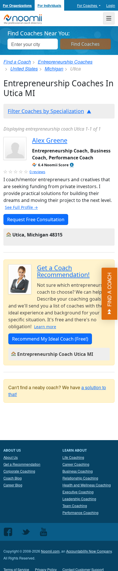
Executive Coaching (78, 491)
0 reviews (37, 171)
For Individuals (49, 5)
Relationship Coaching (80, 477)
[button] (72, 165)
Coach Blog (12, 477)
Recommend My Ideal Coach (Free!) (50, 339)
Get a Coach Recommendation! (63, 271)
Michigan (54, 68)
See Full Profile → (21, 207)
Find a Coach (17, 61)
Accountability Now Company (89, 551)
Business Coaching (77, 471)
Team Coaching (74, 505)
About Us (10, 457)
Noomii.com (50, 551)
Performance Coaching (80, 512)
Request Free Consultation (35, 219)
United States (24, 68)
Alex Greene (49, 140)
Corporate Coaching (19, 471)
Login (110, 5)
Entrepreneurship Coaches (65, 61)
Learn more (45, 326)
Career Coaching (75, 464)
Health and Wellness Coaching (86, 484)
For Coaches (87, 5)
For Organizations (17, 5)
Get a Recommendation (21, 464)
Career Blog (12, 484)
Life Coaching (73, 457)
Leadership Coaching (79, 498)
